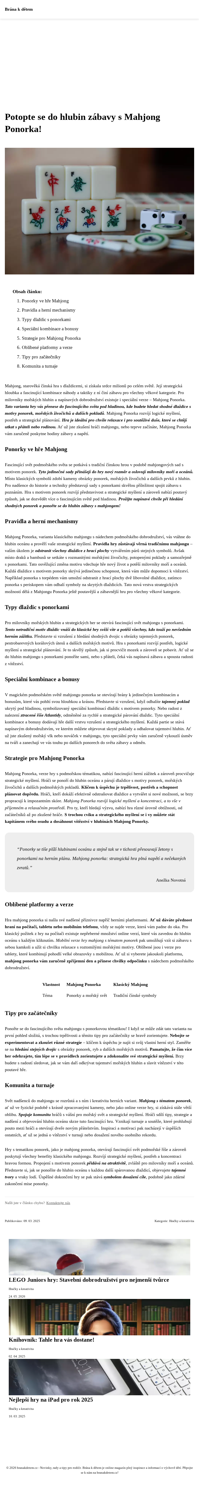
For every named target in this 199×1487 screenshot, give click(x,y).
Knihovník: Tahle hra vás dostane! (51, 1340)
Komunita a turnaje (40, 366)
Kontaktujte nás (58, 1203)
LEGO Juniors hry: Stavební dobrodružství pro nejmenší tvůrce (89, 1280)
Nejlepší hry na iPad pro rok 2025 (51, 1399)
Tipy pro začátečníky (41, 356)
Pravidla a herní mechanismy (48, 310)
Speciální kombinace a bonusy (50, 328)
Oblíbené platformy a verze (47, 347)
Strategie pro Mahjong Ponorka (51, 338)
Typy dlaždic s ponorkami (46, 319)
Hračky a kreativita (181, 1221)
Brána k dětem (19, 9)
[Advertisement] (99, 55)
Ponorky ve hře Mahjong (45, 300)
